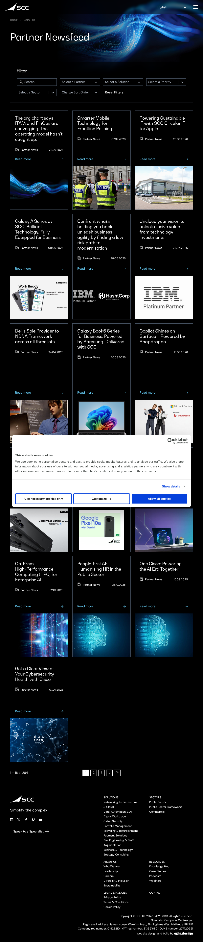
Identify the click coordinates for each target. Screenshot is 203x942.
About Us (110, 861)
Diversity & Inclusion (116, 880)
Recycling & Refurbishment (120, 830)
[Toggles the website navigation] (195, 7)
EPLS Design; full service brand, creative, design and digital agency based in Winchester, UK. (183, 933)
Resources (157, 861)
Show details (171, 486)
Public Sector (157, 802)
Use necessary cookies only (43, 498)
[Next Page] (109, 773)
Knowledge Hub (159, 866)
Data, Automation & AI (117, 811)
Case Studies (157, 871)
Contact (155, 892)
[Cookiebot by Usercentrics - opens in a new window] (170, 441)
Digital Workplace (114, 816)
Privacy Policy (112, 897)
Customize (99, 498)
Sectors (155, 797)
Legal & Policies (115, 892)
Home (14, 20)
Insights (29, 20)
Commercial (157, 811)
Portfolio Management (117, 826)
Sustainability (112, 885)
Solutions (110, 797)
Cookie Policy (112, 907)
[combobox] (76, 82)
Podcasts (155, 876)
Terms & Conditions (115, 902)
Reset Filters (114, 92)
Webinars (155, 880)
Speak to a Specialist (28, 831)
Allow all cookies (159, 498)
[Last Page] (117, 773)
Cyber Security (113, 821)
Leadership (110, 871)
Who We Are (111, 866)
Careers (108, 876)
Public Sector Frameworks (165, 807)
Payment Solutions (115, 835)
